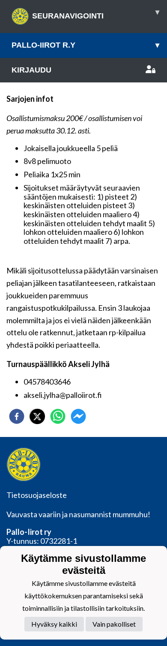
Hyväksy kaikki (54, 624)
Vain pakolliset (114, 624)
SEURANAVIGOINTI (95, 14)
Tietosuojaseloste (36, 495)
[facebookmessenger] (78, 416)
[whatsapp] (58, 416)
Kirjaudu (31, 70)
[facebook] (16, 416)
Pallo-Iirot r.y (85, 45)
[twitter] (37, 416)
